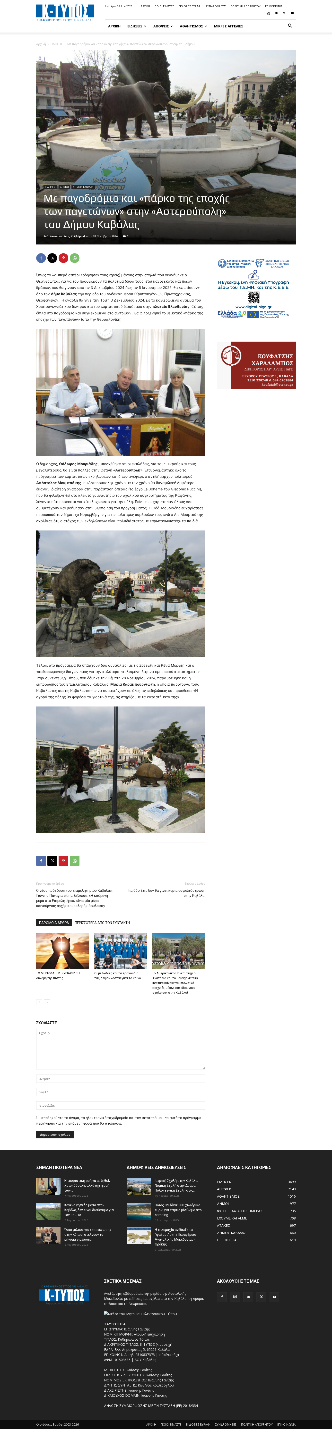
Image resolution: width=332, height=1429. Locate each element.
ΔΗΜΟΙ (64, 187)
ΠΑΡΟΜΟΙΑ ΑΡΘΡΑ (54, 923)
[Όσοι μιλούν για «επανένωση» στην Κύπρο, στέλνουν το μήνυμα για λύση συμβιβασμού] (48, 1235)
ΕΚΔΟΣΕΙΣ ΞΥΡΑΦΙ (190, 6)
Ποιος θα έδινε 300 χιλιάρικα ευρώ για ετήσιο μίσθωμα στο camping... (178, 1210)
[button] (290, 26)
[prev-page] (39, 1002)
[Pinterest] (63, 258)
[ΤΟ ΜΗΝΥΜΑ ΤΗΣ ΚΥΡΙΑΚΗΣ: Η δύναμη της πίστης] (62, 951)
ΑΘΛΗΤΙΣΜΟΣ (191, 26)
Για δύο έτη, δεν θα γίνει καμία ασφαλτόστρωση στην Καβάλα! (166, 893)
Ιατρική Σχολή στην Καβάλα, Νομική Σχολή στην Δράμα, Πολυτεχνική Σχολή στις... (176, 1185)
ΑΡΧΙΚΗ (145, 6)
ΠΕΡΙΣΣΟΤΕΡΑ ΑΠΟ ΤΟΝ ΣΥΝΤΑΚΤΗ (102, 923)
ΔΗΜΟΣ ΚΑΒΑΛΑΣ (83, 187)
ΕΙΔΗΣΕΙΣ (134, 26)
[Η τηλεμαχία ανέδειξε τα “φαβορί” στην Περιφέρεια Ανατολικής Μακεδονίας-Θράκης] (139, 1235)
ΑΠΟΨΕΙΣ (161, 26)
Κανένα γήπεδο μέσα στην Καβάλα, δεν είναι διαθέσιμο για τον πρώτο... (89, 1210)
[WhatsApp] (74, 258)
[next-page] (47, 1002)
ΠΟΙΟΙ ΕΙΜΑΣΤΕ (164, 6)
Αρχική (41, 44)
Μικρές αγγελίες (228, 26)
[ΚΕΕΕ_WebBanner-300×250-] (253, 317)
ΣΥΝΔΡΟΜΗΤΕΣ (216, 6)
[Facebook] (260, 13)
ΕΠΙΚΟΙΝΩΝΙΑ (273, 6)
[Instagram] (268, 13)
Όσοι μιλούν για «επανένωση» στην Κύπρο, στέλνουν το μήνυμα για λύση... (87, 1234)
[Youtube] (292, 13)
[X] (284, 13)
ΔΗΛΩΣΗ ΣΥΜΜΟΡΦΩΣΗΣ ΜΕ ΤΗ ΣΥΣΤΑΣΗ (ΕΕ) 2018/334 (151, 1405)
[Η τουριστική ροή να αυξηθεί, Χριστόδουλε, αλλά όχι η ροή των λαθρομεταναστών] (48, 1186)
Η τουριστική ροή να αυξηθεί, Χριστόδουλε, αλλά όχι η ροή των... (87, 1185)
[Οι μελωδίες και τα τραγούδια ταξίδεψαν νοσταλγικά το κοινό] (120, 951)
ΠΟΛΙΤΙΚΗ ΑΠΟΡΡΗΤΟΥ (245, 6)
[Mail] (276, 13)
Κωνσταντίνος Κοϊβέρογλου (69, 236)
